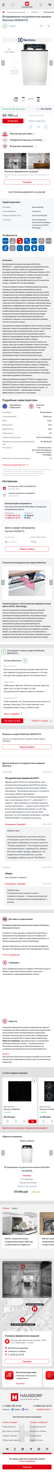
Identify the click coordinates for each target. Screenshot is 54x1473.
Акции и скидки (9, 1422)
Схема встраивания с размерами (21, 494)
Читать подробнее (12, 714)
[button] (3, 63)
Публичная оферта (11, 1440)
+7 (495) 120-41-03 (12, 515)
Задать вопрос (27, 747)
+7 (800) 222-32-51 (12, 518)
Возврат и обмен (38, 1431)
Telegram (30, 515)
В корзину (13, 120)
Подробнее (20, 1384)
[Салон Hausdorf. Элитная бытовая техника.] (3, 12)
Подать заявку (27, 549)
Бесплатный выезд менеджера (27, 1417)
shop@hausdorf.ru (44, 1409)
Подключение (8, 1426)
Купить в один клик (37, 121)
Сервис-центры (9, 1435)
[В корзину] (32, 1121)
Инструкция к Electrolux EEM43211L (22, 487)
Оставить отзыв (12, 720)
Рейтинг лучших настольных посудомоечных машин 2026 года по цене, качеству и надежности (19, 1230)
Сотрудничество (38, 1426)
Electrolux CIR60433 (12, 1108)
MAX (29, 518)
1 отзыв (11, 26)
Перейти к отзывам (40, 721)
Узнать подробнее (27, 1461)
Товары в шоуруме (38, 1422)
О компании (35, 1435)
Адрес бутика (36, 1440)
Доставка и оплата (11, 1431)
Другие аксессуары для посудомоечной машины (24, 1128)
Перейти (27, 182)
